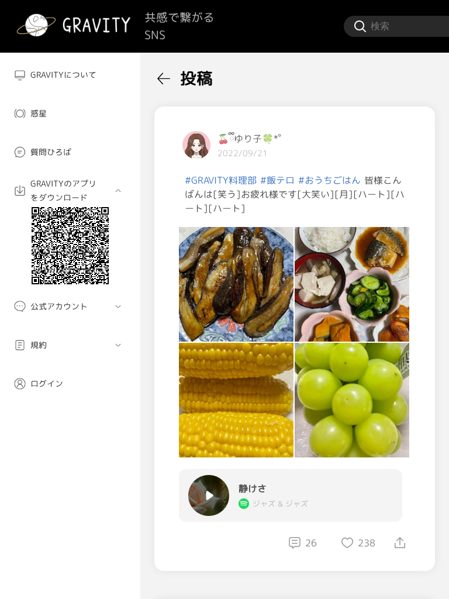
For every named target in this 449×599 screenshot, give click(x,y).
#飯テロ (277, 180)
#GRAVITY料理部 (221, 180)
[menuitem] (70, 74)
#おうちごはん (329, 180)
